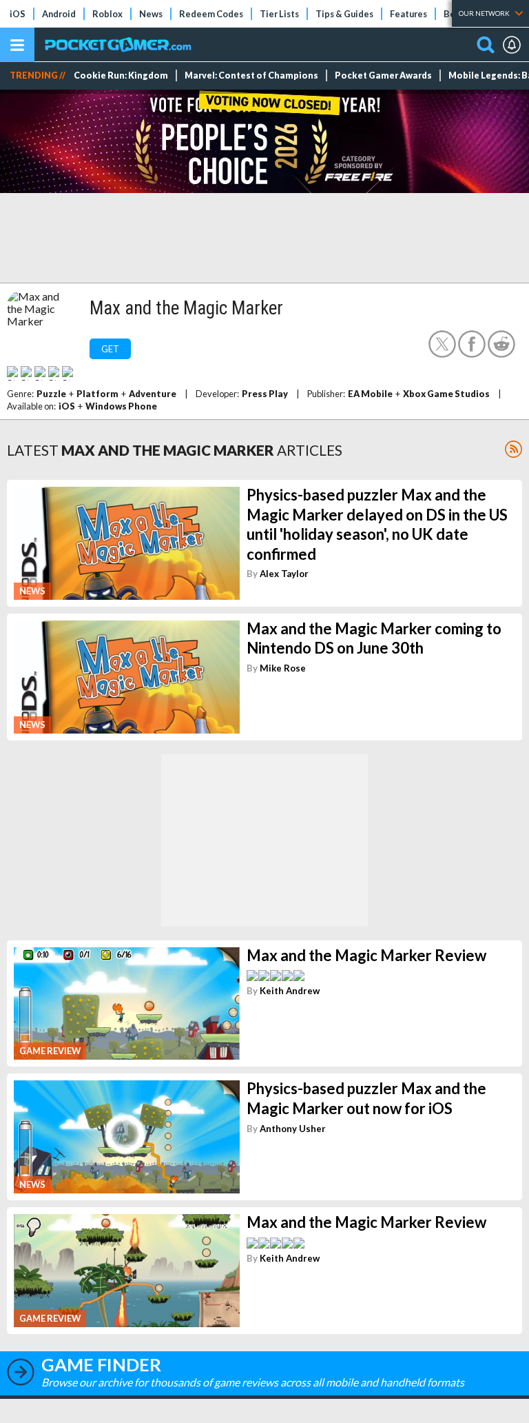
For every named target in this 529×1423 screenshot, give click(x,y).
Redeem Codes (211, 13)
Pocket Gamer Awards (383, 75)
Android (59, 13)
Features (408, 13)
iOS (17, 13)
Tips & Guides (344, 13)
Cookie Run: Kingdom (121, 75)
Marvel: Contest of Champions (251, 75)
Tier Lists (279, 13)
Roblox (107, 13)
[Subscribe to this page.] (513, 449)
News (151, 13)
